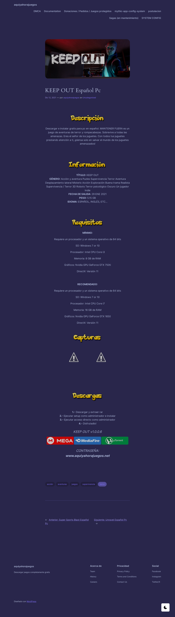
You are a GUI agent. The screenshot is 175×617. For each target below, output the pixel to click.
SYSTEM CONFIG (151, 18)
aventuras (62, 484)
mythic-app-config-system (130, 11)
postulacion (154, 11)
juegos (75, 484)
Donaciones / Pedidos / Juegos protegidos (87, 11)
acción (50, 484)
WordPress (31, 601)
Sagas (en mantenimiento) (123, 18)
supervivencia (88, 484)
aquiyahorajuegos (25, 4)
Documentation (52, 11)
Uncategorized (89, 97)
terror (102, 484)
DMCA (37, 11)
